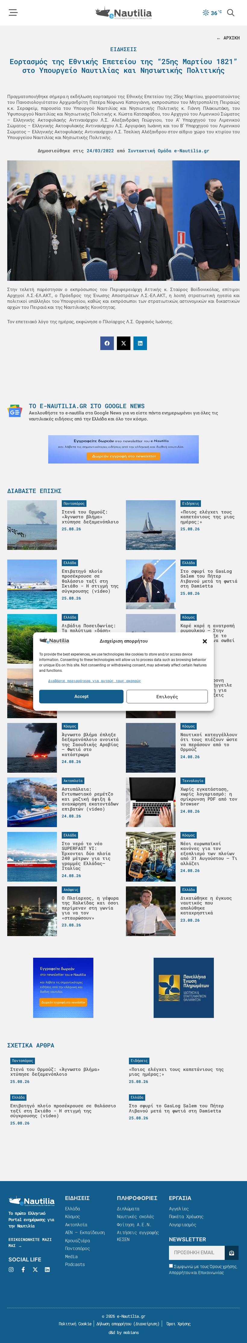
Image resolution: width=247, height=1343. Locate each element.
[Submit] (232, 1253)
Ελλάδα (72, 1208)
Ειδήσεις (123, 49)
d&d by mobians (123, 1332)
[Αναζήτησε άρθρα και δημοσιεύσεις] (230, 12)
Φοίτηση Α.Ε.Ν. (134, 1224)
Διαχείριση (146, 1323)
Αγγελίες (179, 1208)
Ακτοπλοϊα (76, 1224)
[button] (205, 641)
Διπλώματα (128, 1208)
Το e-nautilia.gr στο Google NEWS (87, 406)
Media (71, 1256)
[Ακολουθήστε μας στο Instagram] (11, 1269)
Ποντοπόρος (77, 1248)
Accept (81, 696)
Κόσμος (72, 1216)
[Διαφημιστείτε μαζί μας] (123, 449)
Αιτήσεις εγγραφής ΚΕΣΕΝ (138, 1235)
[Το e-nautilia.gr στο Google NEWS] (14, 410)
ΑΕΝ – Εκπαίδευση (85, 1232)
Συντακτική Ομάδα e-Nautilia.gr (168, 150)
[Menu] (13, 12)
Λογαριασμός (182, 1224)
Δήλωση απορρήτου (113, 1323)
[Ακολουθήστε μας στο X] (35, 1269)
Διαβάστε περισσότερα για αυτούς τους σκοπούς (94, 680)
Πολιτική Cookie (74, 1323)
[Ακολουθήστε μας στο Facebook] (23, 1269)
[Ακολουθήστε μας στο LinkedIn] (47, 1269)
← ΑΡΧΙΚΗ (228, 38)
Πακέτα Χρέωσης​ (186, 1216)
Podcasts (75, 1264)
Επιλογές (167, 696)
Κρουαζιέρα (77, 1240)
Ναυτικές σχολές (135, 1216)
